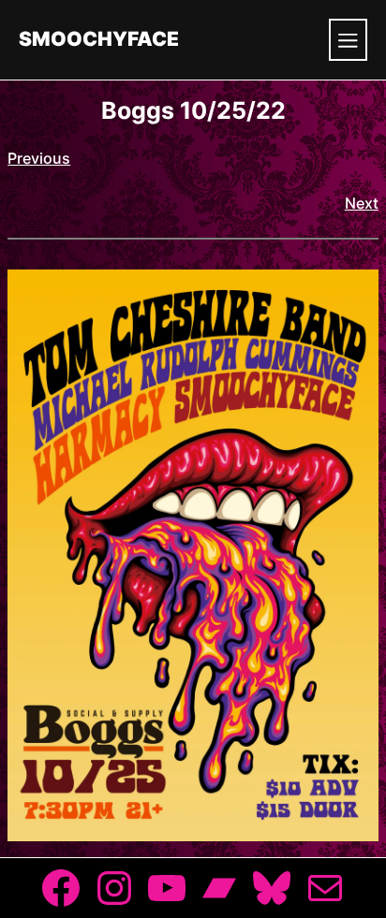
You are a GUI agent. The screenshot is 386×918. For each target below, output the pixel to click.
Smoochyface (99, 40)
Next (362, 203)
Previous (38, 158)
